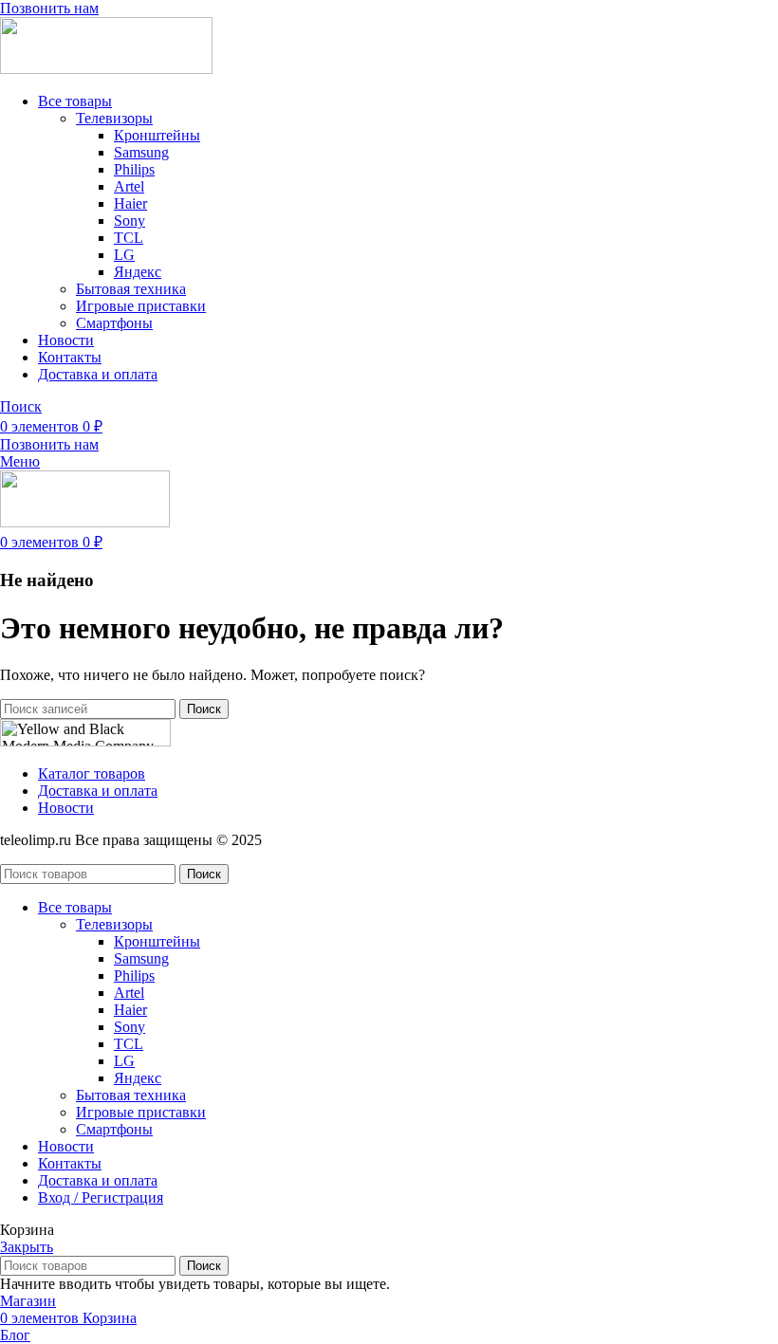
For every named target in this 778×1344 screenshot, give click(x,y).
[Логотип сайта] (106, 69)
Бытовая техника (131, 289)
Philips (134, 169)
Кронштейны (157, 135)
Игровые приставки (141, 306)
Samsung (141, 152)
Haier (130, 203)
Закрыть (26, 1247)
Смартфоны (114, 323)
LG (124, 255)
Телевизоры (114, 118)
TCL (128, 238)
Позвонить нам (49, 8)
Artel (129, 186)
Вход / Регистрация (100, 1197)
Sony (129, 220)
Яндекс (137, 272)
